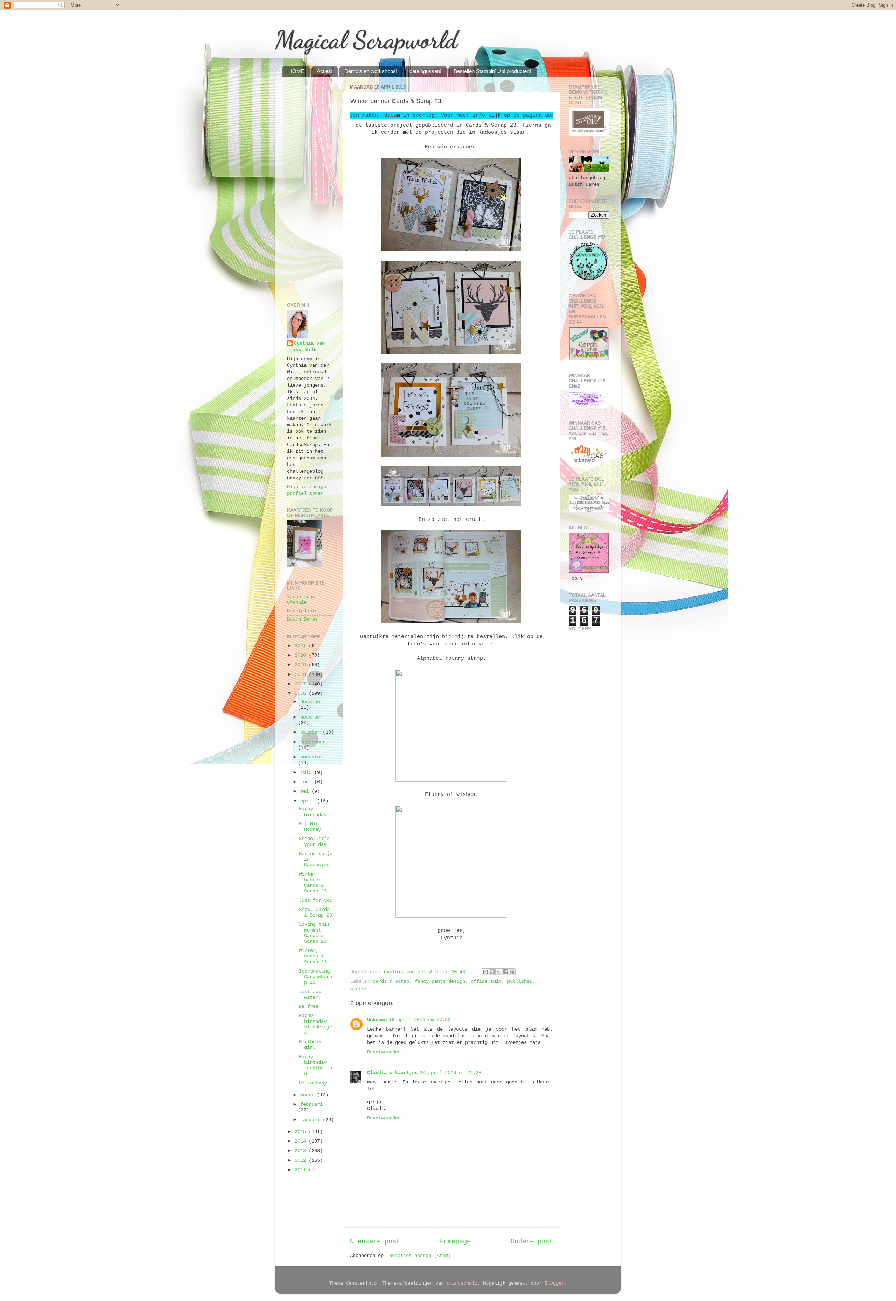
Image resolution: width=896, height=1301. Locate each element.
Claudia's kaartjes (392, 1072)
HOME (296, 71)
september (313, 742)
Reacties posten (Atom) (420, 1255)
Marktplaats (302, 611)
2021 (302, 646)
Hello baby (313, 1083)
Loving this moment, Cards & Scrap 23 (314, 933)
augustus (311, 757)
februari (311, 1104)
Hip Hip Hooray (310, 826)
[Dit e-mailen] (485, 971)
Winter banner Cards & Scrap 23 (313, 883)
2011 (302, 1170)
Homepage (455, 1241)
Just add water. (310, 994)
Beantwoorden (384, 1052)
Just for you (315, 900)
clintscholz (462, 1283)
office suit (486, 981)
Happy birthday (313, 811)
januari (311, 1120)
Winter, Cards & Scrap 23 (313, 956)
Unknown (377, 1020)
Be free (308, 1006)
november (311, 717)
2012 (302, 1160)
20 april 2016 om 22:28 (450, 1072)
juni (307, 782)
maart (308, 1095)
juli (307, 772)
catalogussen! (425, 71)
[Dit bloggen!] (492, 971)
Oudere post (532, 1241)
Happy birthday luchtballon (315, 1065)
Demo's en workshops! (370, 71)
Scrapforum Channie (301, 599)
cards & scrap (391, 981)
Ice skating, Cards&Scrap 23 (315, 977)
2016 (302, 693)
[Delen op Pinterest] (512, 971)
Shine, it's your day (314, 841)
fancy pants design (440, 981)
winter (358, 989)
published (519, 981)
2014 (302, 1141)
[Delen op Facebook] (505, 971)
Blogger (554, 1283)
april (308, 801)
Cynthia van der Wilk (309, 347)
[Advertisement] (310, 187)
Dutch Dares (302, 619)
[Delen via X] (498, 971)
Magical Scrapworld (366, 40)
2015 (302, 1131)
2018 (302, 674)
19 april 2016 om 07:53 (419, 1020)
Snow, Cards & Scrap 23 (315, 912)
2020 (302, 655)
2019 (302, 664)
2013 (302, 1150)
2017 (302, 684)
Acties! (324, 71)
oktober (311, 732)
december (311, 702)
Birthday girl (310, 1044)
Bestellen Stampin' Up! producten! (492, 71)
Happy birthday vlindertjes (315, 1024)
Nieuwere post (375, 1241)
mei (306, 791)
